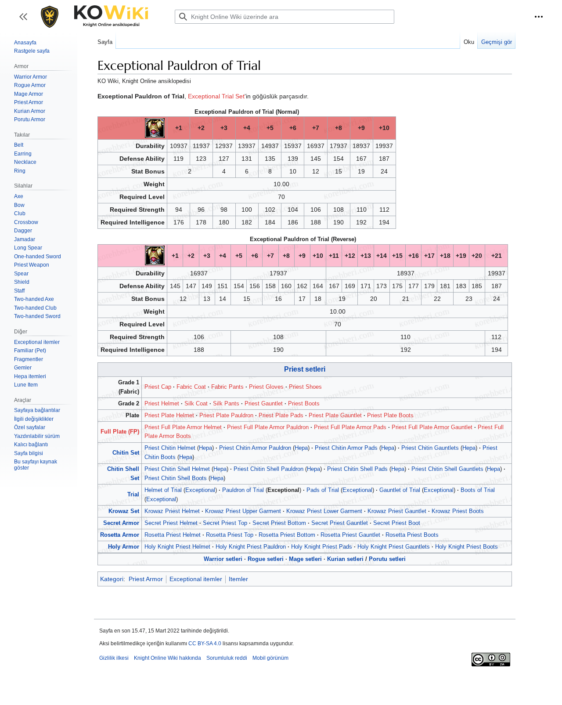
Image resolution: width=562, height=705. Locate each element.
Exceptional (200, 490)
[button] (539, 17)
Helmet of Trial (163, 490)
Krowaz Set (123, 511)
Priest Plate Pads (281, 415)
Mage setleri (305, 559)
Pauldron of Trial (243, 490)
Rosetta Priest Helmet (172, 534)
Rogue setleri (266, 559)
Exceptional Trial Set (216, 96)
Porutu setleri (387, 559)
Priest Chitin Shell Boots (175, 478)
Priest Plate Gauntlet (335, 415)
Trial (133, 494)
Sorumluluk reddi (226, 658)
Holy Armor (123, 546)
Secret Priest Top (225, 523)
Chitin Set (125, 452)
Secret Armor (121, 523)
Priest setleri (304, 369)
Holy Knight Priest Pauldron (251, 546)
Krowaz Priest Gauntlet (396, 511)
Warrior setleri (223, 559)
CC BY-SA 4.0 (204, 643)
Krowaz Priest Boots (458, 511)
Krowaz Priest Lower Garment (324, 511)
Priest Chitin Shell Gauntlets (447, 469)
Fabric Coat (191, 386)
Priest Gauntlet (264, 403)
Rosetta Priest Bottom (287, 534)
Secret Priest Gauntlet (339, 523)
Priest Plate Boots (390, 415)
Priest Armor (146, 578)
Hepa (205, 448)
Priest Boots (304, 403)
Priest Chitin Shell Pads (357, 469)
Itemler (238, 578)
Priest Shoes (305, 386)
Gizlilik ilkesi (114, 658)
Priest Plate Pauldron (226, 415)
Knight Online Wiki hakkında (167, 658)
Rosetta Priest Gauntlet (350, 534)
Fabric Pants (227, 386)
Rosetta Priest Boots (412, 534)
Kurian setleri (345, 559)
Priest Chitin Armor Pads (346, 448)
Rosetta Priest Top (229, 534)
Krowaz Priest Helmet (172, 511)
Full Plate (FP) (120, 431)
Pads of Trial (322, 490)
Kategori (111, 578)
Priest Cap (157, 386)
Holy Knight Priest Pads (321, 546)
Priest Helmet (161, 403)
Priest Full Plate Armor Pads (350, 427)
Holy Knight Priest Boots (466, 546)
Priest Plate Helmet (169, 415)
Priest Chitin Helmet (169, 448)
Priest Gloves (266, 386)
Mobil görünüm (270, 658)
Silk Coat (196, 403)
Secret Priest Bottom (279, 523)
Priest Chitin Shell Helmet (177, 469)
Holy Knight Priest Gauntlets (393, 546)
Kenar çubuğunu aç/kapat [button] (26, 21)
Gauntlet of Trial (399, 490)
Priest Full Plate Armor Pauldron (268, 427)
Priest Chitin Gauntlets (430, 448)
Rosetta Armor (119, 534)
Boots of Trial (478, 490)
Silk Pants (226, 403)
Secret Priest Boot (396, 523)
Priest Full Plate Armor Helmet (183, 427)
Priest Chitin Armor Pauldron (255, 448)
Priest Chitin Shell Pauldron (268, 469)
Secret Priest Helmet (171, 523)
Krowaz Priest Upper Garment (243, 511)
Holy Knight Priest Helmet (177, 546)
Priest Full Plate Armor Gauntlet (432, 427)
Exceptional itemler (195, 578)
